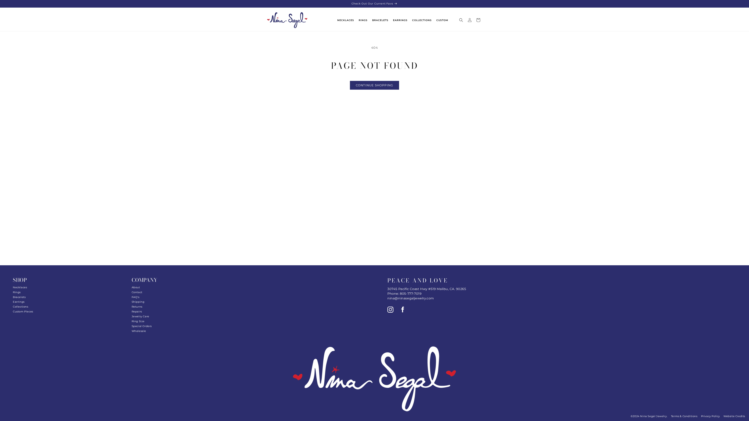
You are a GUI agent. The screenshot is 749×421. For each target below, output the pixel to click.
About (136, 287)
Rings (17, 292)
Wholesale (139, 331)
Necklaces (20, 287)
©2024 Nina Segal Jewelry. (649, 416)
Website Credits (734, 416)
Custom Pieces (23, 311)
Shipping (138, 301)
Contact (137, 292)
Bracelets (19, 297)
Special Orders (142, 326)
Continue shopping (374, 85)
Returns (137, 306)
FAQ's (135, 297)
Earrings (19, 301)
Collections (20, 306)
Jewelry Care (140, 316)
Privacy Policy (710, 416)
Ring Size (138, 321)
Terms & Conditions (684, 416)
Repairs (137, 311)
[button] (461, 20)
